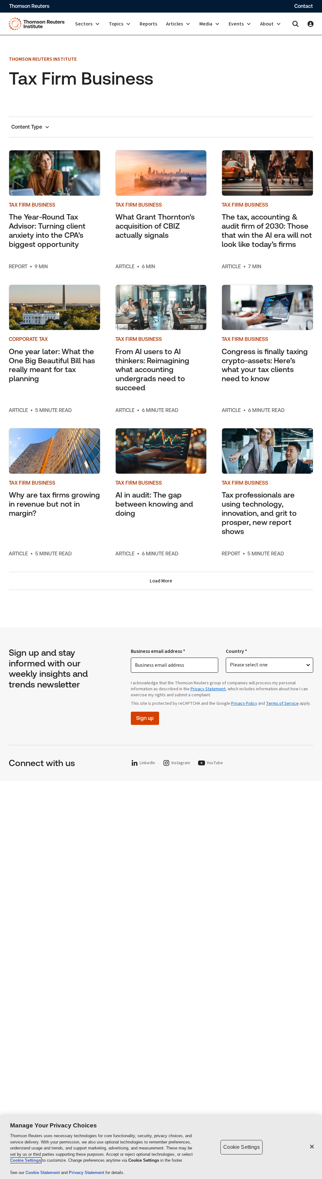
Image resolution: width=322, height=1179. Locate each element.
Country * (236, 651)
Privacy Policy (244, 703)
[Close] (312, 1147)
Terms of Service (282, 703)
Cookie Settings (25, 1160)
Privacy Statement (208, 689)
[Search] (295, 24)
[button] (87, 24)
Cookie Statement (43, 1172)
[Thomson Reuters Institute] (36, 24)
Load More (161, 580)
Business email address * (158, 651)
